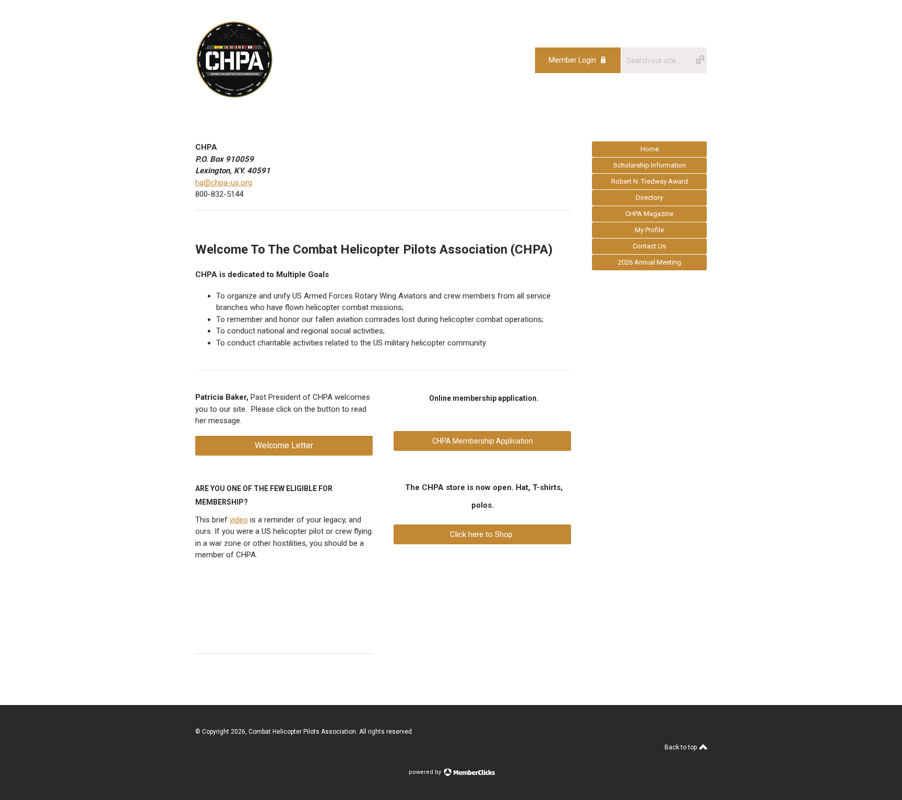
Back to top (681, 747)
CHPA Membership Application (482, 441)
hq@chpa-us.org (223, 182)
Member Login (572, 60)
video (239, 519)
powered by (426, 772)
